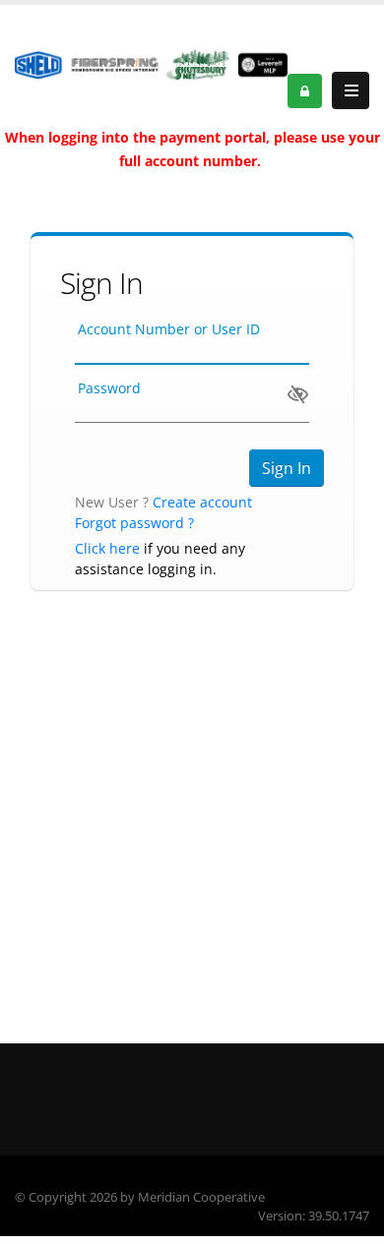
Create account (202, 502)
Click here (107, 548)
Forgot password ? (134, 522)
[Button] (350, 90)
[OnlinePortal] (151, 63)
